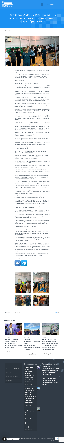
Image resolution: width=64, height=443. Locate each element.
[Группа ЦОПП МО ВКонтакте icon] (53, 440)
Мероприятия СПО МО (12, 369)
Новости (8, 365)
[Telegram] (4, 439)
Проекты (8, 373)
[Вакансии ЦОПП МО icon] (51, 440)
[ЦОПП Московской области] (7, 4)
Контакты (9, 381)
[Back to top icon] (57, 438)
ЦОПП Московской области (45, 438)
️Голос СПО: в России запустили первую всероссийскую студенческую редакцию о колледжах (13, 343)
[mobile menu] (42, 4)
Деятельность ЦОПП (12, 377)
